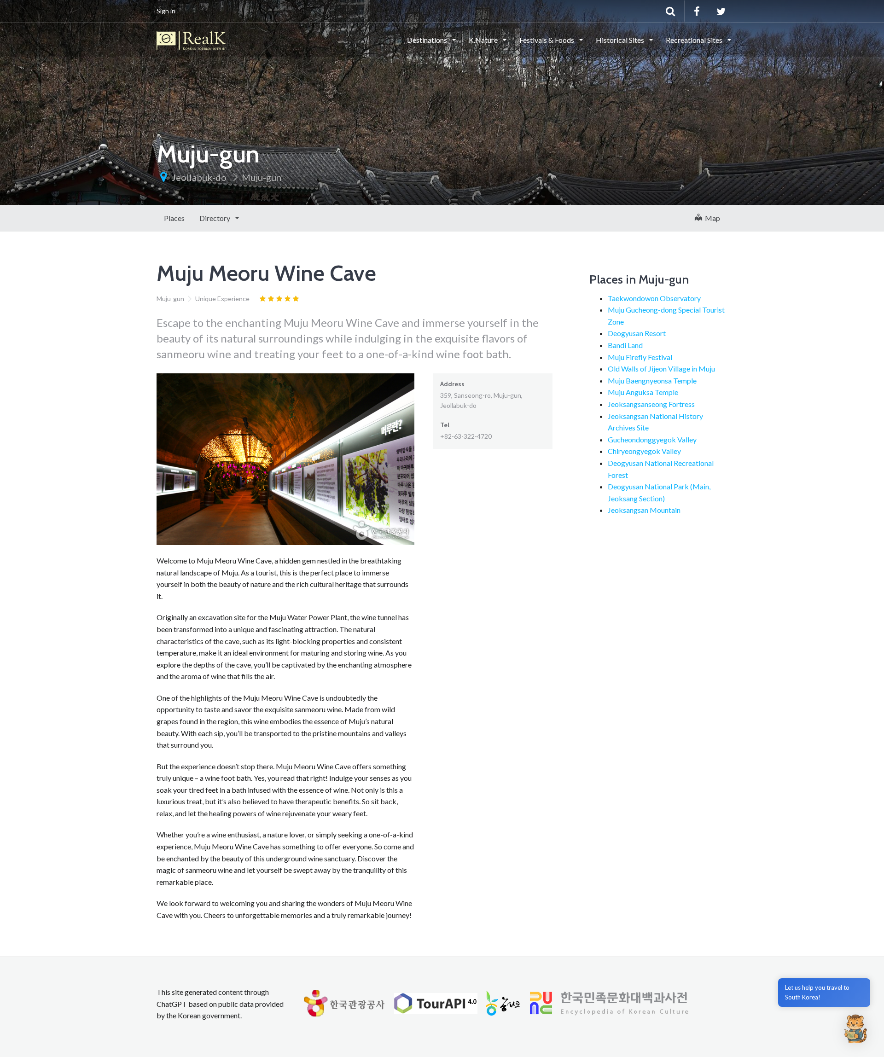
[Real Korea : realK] (191, 39)
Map (711, 218)
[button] (855, 1028)
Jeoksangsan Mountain (644, 509)
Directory (215, 218)
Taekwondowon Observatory (654, 298)
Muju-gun (261, 177)
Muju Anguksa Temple (643, 392)
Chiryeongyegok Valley (644, 451)
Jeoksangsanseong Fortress (651, 404)
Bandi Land (625, 345)
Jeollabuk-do (199, 177)
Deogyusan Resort (637, 333)
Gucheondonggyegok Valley (652, 439)
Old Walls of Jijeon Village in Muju (661, 368)
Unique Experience (222, 298)
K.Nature (484, 39)
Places (174, 218)
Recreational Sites (695, 39)
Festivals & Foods (547, 39)
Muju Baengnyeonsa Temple (652, 380)
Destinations (427, 39)
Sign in (166, 11)
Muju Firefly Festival (640, 357)
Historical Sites (621, 39)
